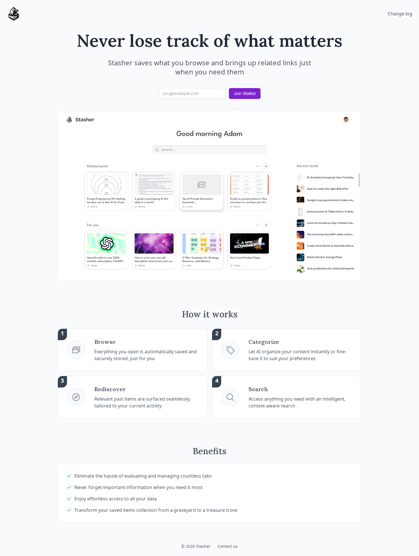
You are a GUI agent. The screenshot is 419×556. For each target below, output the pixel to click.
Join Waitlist (245, 93)
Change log (400, 14)
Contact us (227, 546)
